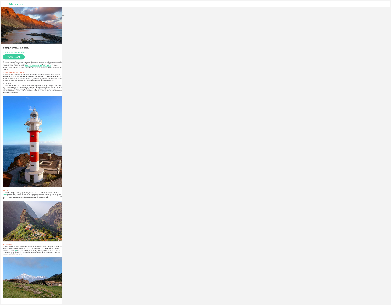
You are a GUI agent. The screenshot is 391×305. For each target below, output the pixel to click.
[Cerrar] (4, 4)
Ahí (16, 250)
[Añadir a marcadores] (53, 301)
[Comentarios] (57, 301)
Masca (5, 194)
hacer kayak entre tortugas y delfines (38, 66)
